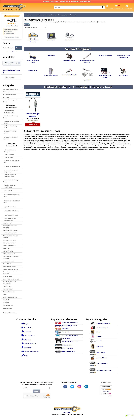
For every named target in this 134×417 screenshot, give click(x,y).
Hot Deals (6, 300)
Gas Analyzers (9, 154)
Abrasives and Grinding (10, 89)
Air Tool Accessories (9, 94)
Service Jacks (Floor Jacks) (33, 61)
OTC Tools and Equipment (70, 335)
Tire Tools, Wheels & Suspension (9, 283)
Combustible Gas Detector (10, 151)
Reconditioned (8, 305)
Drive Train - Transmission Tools (11, 202)
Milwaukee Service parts (104, 370)
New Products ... (8, 309)
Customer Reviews (30, 344)
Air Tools (6, 97)
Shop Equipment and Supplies (9, 273)
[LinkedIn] (86, 386)
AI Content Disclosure (32, 352)
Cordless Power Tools (10, 233)
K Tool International (68, 351)
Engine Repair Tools (9, 207)
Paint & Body (7, 264)
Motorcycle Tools (8, 261)
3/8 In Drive (100, 341)
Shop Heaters (7, 276)
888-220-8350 (67, 413)
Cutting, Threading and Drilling (10, 237)
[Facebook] (65, 386)
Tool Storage (7, 286)
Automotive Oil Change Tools (11, 181)
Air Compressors (8, 92)
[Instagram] (79, 386)
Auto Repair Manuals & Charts (11, 122)
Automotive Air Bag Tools (10, 127)
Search (18, 48)
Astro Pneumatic (67, 348)
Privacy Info (28, 348)
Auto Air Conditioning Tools (10, 117)
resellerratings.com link (106, 394)
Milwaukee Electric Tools (69, 323)
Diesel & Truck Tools (9, 240)
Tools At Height (8, 289)
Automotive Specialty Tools (49, 15)
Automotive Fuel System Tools (11, 162)
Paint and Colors (102, 358)
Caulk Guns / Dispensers (10, 230)
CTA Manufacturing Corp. (70, 342)
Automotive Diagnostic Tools (10, 101)
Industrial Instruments (51, 75)
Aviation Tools (7, 223)
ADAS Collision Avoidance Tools (9, 111)
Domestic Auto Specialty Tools (11, 196)
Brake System (7, 190)
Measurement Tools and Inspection (10, 257)
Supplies (99, 336)
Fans (98, 332)
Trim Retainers (32, 70)
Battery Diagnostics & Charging (10, 227)
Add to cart (33, 124)
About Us (27, 340)
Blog (25, 355)
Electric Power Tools (9, 243)
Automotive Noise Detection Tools (10, 176)
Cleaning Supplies (102, 328)
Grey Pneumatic (67, 345)
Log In (26, 324)
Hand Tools (6, 248)
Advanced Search (11, 52)
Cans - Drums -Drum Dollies (105, 76)
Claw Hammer (51, 55)
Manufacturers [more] (11, 71)
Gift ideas (6, 302)
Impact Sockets (8, 251)
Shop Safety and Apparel (11, 279)
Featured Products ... (9, 313)
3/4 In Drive (87, 80)
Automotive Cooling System (9, 132)
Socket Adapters (102, 363)
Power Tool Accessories (10, 269)
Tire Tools (100, 346)
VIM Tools (65, 329)
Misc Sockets (101, 352)
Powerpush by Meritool (69, 326)
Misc (4, 294)
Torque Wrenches (8, 292)
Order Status (28, 328)
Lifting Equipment (9, 254)
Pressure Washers (69, 60)
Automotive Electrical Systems (10, 138)
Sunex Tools (66, 338)
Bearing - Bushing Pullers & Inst (9, 186)
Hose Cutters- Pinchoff (69, 75)
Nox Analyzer (8, 157)
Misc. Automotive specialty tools (10, 219)
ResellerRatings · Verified (12, 37)
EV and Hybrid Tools (9, 246)
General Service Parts (103, 323)
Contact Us (27, 332)
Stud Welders (123, 75)
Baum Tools (65, 332)
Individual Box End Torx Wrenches (87, 61)
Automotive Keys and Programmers (11, 171)
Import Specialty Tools (10, 215)
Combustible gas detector (33, 115)
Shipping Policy (30, 336)
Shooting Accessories (10, 297)
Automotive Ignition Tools (11, 167)
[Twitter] (72, 386)
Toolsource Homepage (32, 15)
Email (25, 388)
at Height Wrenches (105, 55)
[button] (131, 408)
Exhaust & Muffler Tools (11, 211)
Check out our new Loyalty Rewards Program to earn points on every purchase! (67, 1)
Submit (36, 391)
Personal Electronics (9, 266)
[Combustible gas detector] (32, 105)
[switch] (11, 63)
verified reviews (12, 26)
